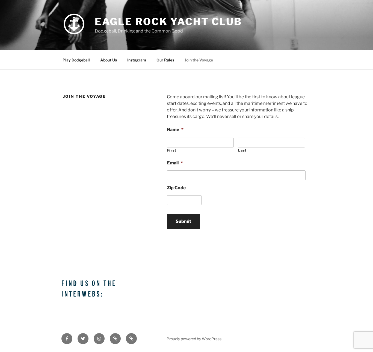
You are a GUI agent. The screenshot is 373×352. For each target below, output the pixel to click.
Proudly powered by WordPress (194, 338)
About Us (108, 60)
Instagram (136, 60)
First (171, 150)
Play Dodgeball (76, 60)
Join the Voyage (199, 60)
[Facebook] (66, 338)
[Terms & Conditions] (115, 338)
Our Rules (165, 60)
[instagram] (99, 338)
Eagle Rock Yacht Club (168, 22)
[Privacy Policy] (131, 338)
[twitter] (83, 338)
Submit (183, 221)
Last (242, 150)
